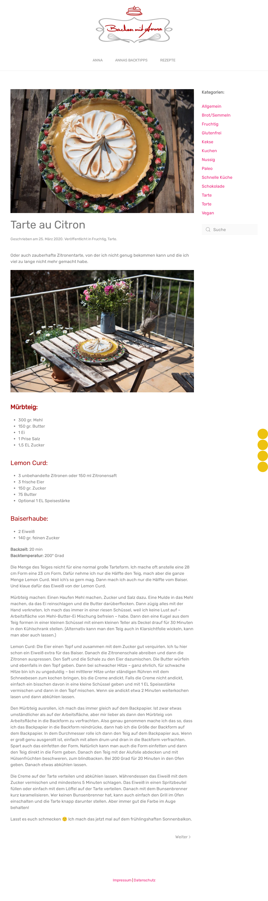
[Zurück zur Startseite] (134, 24)
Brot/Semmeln (216, 115)
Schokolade (213, 186)
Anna (98, 60)
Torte (206, 204)
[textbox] (102, 432)
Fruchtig (99, 239)
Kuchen (209, 150)
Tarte (112, 239)
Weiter (181, 836)
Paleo (207, 168)
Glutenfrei (211, 132)
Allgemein (211, 106)
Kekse (207, 141)
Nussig (208, 159)
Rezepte (167, 60)
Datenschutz (144, 880)
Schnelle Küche (217, 177)
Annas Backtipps (131, 60)
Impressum (122, 880)
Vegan (208, 212)
